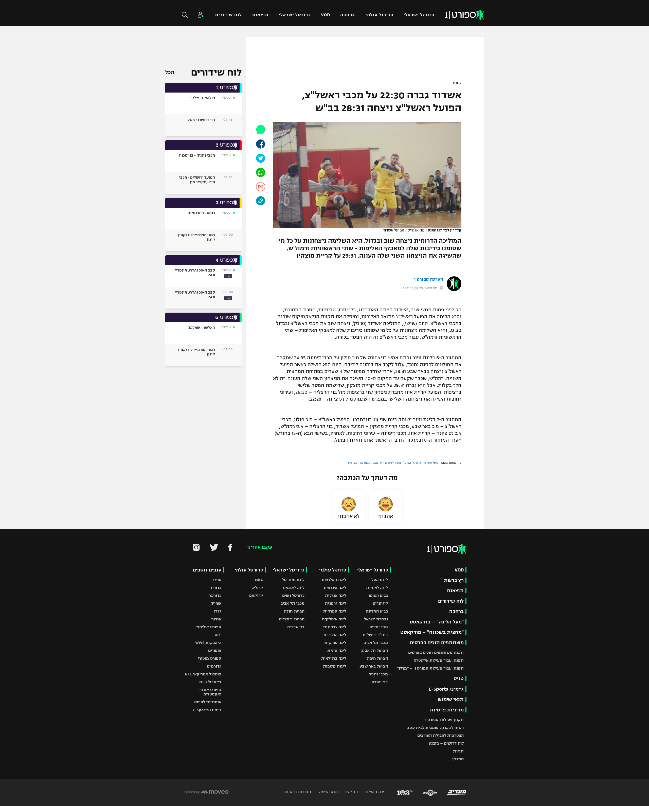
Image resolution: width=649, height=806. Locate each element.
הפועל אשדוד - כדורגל (426, 462)
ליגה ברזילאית (333, 658)
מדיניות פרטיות (447, 709)
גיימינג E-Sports (446, 689)
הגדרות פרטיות (297, 792)
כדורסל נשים (293, 595)
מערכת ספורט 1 (428, 279)
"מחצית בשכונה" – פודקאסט (432, 632)
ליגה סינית (336, 650)
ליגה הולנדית (334, 635)
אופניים (214, 650)
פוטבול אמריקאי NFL (203, 674)
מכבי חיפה (379, 627)
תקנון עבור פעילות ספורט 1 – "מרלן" (430, 668)
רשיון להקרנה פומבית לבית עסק (435, 727)
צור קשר (351, 792)
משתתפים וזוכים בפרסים (437, 642)
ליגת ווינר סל (293, 580)
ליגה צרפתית (334, 627)
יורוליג (257, 587)
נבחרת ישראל (376, 619)
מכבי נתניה (378, 674)
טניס (459, 678)
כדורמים (214, 666)
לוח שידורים (228, 14)
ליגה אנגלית (335, 595)
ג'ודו (218, 611)
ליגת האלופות (333, 580)
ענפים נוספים (207, 569)
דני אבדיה (295, 627)
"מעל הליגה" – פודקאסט (437, 621)
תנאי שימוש (451, 699)
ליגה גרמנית (335, 603)
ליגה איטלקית (334, 619)
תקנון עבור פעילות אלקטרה (439, 660)
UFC (218, 635)
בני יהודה (380, 682)
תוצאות (260, 14)
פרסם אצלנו (375, 792)
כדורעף (214, 595)
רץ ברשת (454, 580)
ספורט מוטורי (209, 658)
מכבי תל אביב (376, 642)
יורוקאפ (256, 595)
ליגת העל (379, 580)
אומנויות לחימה (208, 702)
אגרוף (216, 619)
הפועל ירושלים (291, 619)
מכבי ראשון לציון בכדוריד (362, 462)
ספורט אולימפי (208, 627)
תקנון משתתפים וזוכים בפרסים (436, 652)
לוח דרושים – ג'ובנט (446, 743)
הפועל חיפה (377, 658)
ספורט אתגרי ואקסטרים (209, 692)
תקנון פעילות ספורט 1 (444, 720)
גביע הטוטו (378, 595)
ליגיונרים (380, 603)
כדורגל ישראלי (419, 14)
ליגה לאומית (377, 587)
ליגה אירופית (334, 587)
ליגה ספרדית (334, 611)
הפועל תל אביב (374, 650)
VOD (325, 14)
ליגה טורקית (335, 642)
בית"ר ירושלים (375, 635)
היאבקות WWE (208, 642)
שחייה (216, 603)
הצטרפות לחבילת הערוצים (440, 735)
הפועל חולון (294, 611)
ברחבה (347, 14)
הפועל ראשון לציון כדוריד (395, 462)
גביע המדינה (377, 611)
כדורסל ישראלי (295, 14)
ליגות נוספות (334, 666)
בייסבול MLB (210, 682)
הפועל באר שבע (373, 666)
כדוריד (456, 82)
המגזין (458, 759)
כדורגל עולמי (379, 14)
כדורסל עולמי (249, 569)
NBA (259, 580)
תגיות (458, 751)
